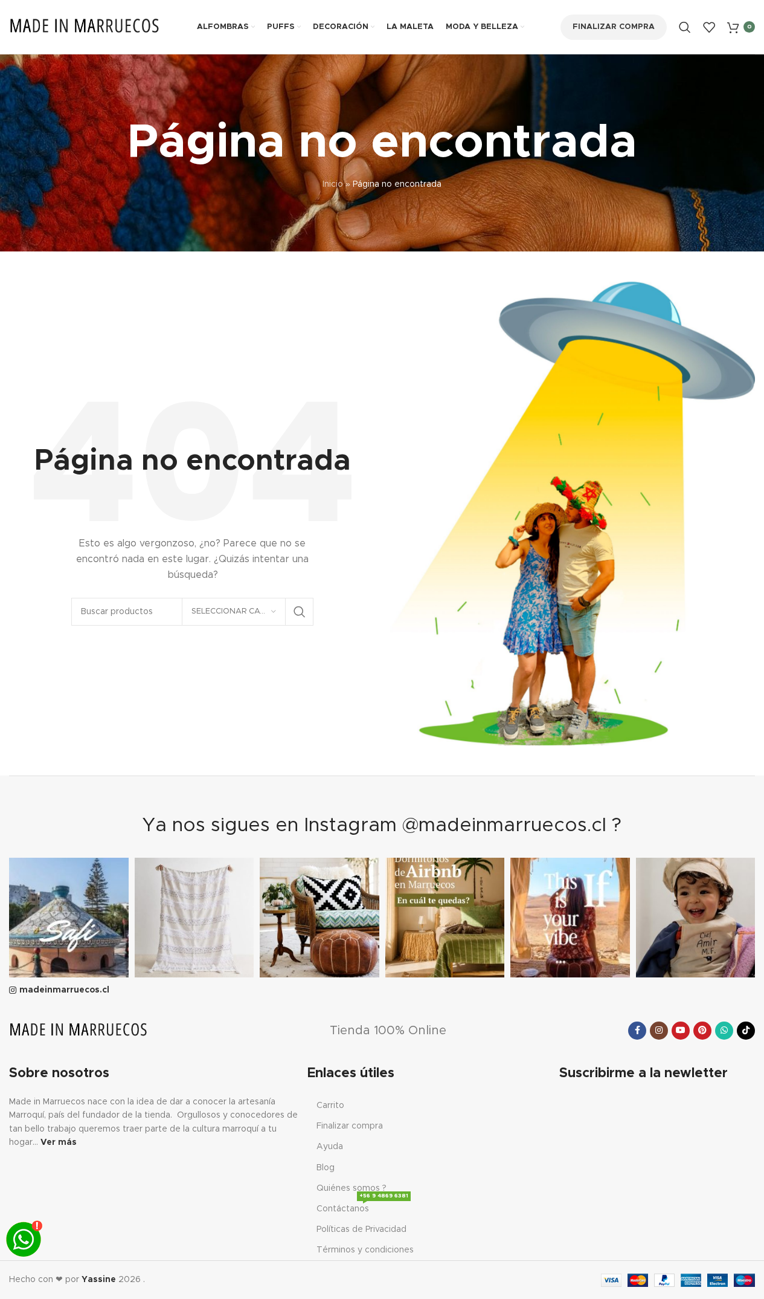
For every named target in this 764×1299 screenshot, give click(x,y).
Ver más (58, 1142)
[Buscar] (685, 27)
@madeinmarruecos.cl (504, 825)
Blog (325, 1168)
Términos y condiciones (365, 1250)
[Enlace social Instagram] (659, 1031)
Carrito (330, 1105)
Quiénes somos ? (351, 1188)
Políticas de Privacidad (361, 1229)
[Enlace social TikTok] (746, 1031)
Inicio (333, 184)
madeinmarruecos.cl (64, 990)
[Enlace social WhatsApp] (724, 1031)
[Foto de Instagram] (69, 917)
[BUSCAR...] (299, 612)
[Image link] (78, 1030)
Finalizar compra (614, 27)
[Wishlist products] (709, 27)
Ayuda (329, 1146)
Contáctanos (362, 1206)
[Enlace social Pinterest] (702, 1031)
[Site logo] (84, 26)
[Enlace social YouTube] (681, 1031)
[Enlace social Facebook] (637, 1031)
